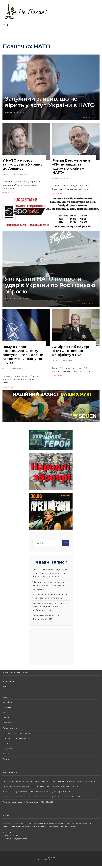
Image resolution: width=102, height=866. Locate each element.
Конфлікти (7, 702)
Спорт (5, 743)
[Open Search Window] (3, 25)
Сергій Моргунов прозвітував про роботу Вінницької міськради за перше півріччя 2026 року (49, 573)
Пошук (65, 543)
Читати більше (89, 117)
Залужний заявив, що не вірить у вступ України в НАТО (50, 101)
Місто (5, 712)
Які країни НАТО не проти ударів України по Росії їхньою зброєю (50, 285)
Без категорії (8, 681)
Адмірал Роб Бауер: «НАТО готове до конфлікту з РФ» (70, 351)
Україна (24, 174)
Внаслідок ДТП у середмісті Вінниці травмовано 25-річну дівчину (31, 792)
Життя (5, 692)
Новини (21, 112)
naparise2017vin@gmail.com (14, 839)
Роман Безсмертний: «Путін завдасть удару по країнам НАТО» (71, 166)
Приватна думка (9, 728)
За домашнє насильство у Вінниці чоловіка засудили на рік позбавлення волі (49, 606)
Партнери (6, 723)
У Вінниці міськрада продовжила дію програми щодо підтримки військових (49, 585)
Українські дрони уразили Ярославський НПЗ (22, 802)
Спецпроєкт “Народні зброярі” (16, 738)
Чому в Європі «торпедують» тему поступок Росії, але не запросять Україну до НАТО (22, 355)
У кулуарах (7, 749)
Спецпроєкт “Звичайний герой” (16, 733)
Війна (16, 112)
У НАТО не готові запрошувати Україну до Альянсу (22, 164)
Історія (5, 697)
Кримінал (6, 707)
